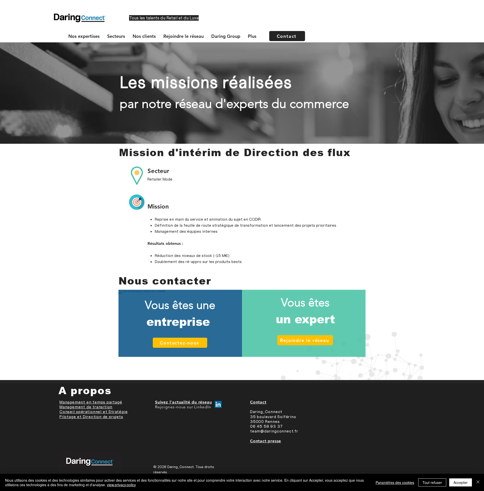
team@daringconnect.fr (274, 431)
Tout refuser (432, 482)
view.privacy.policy (121, 484)
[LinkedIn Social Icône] (218, 404)
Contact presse (265, 441)
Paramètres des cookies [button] (395, 482)
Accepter (460, 482)
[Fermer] (478, 482)
